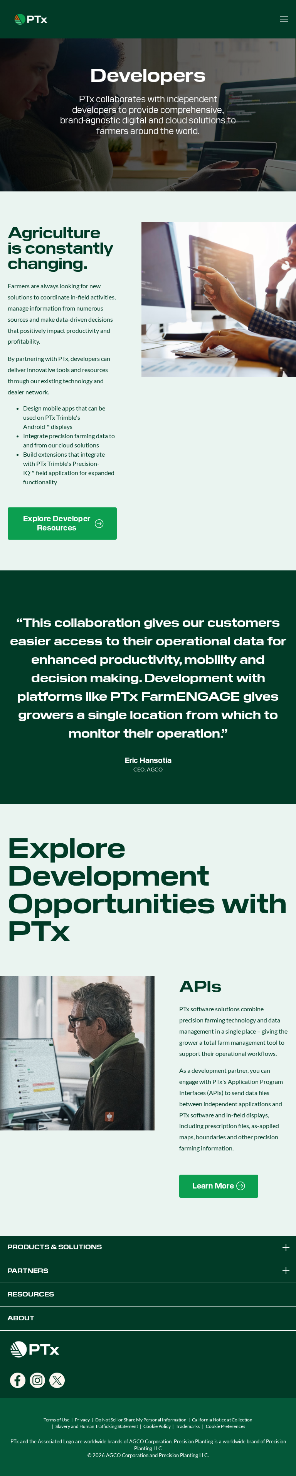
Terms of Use (56, 1419)
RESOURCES (30, 1294)
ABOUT (20, 1318)
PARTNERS (27, 1271)
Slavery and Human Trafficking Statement (97, 1426)
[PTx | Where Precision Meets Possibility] (31, 18)
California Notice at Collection (222, 1419)
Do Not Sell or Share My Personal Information (141, 1419)
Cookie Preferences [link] (225, 1426)
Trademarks (188, 1426)
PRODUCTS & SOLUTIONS (54, 1247)
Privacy (82, 1419)
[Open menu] (284, 19)
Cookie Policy (157, 1426)
